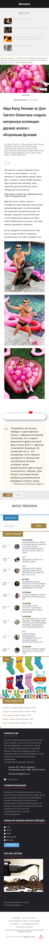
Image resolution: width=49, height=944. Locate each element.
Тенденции (26, 603)
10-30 (8, 830)
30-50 (8, 834)
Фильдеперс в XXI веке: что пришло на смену (32, 561)
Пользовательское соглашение (24, 921)
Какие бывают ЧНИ (27, 708)
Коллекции (26, 592)
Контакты (15, 924)
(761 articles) (32, 100)
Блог (24, 557)
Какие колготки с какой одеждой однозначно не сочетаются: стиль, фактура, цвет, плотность (33, 572)
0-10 (8, 827)
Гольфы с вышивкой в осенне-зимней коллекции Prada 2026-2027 (34, 597)
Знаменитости (22, 58)
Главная (16, 918)
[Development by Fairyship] (40, 937)
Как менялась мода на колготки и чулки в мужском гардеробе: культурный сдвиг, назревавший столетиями (34, 585)
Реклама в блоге (24, 927)
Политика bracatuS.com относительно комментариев (24, 931)
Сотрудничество (30, 924)
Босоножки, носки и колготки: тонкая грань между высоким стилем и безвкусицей (32, 609)
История (25, 579)
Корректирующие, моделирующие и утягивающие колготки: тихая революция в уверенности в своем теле (32, 638)
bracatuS (6, 708)
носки (18, 495)
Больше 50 (11, 837)
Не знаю (10, 840)
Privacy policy (29, 918)
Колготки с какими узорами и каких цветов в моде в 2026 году (34, 651)
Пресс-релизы (27, 540)
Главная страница (7, 58)
